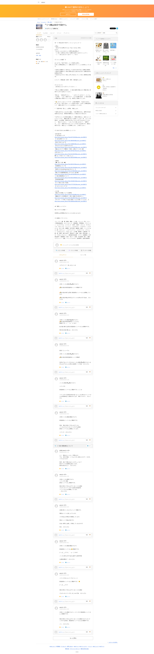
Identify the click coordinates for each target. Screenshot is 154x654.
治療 (38, 63)
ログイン (68, 14)
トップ (39, 33)
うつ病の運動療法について (65, 446)
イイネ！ (62, 268)
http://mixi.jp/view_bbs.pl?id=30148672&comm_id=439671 (71, 198)
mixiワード (101, 646)
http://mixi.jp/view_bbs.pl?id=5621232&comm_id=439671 (70, 164)
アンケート (67, 33)
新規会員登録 (85, 14)
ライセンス (63, 646)
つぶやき (45, 33)
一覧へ (113, 68)
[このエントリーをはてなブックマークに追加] (117, 28)
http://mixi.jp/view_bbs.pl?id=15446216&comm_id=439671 (71, 181)
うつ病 (46, 61)
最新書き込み (54, 18)
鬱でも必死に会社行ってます (106, 52)
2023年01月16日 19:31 (64, 413)
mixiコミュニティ (83, 646)
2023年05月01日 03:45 (64, 345)
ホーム (38, 22)
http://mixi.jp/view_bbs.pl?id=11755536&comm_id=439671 (71, 171)
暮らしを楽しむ (107, 79)
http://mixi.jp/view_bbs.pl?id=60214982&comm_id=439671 (71, 177)
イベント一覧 (85, 18)
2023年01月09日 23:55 (64, 476)
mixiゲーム (76, 646)
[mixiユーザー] (56, 261)
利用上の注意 (99, 110)
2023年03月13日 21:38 (64, 379)
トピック (52, 33)
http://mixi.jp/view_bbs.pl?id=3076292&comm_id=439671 (70, 174)
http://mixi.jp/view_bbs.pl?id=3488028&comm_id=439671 (70, 144)
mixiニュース (96, 646)
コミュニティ (43, 22)
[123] (61, 450)
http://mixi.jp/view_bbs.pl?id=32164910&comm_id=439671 (71, 147)
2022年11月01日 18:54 (64, 609)
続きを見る (75, 330)
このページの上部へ (113, 642)
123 (90, 445)
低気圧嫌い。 (113, 50)
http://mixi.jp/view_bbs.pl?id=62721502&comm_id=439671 (71, 137)
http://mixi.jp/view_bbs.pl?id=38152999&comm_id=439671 (71, 157)
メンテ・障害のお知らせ (101, 113)
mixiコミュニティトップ (43, 18)
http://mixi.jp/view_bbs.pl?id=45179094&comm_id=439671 (71, 167)
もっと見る (73, 638)
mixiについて (53, 646)
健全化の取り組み (85, 648)
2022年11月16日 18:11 (64, 542)
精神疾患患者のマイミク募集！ (106, 64)
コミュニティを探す (74, 18)
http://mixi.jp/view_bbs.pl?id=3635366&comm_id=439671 (70, 187)
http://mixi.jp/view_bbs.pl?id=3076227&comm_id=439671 (70, 150)
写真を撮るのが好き (108, 94)
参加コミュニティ (64, 18)
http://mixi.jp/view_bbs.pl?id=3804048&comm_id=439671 (70, 140)
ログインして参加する (52, 28)
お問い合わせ (70, 646)
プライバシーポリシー (75, 648)
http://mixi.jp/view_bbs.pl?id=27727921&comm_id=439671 (71, 184)
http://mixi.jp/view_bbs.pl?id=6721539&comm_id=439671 (70, 194)
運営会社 (67, 648)
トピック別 (83, 254)
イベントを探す (93, 18)
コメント (68, 268)
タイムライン (63, 254)
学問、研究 (50, 22)
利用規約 (58, 646)
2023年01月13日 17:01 (64, 452)
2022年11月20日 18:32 (64, 506)
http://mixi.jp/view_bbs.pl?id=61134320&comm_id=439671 (71, 154)
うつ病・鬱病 (40, 61)
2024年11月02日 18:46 (64, 262)
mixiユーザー (63, 260)
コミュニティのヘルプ (101, 107)
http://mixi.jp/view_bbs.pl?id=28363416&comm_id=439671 (71, 201)
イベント (59, 33)
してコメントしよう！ (67, 273)
